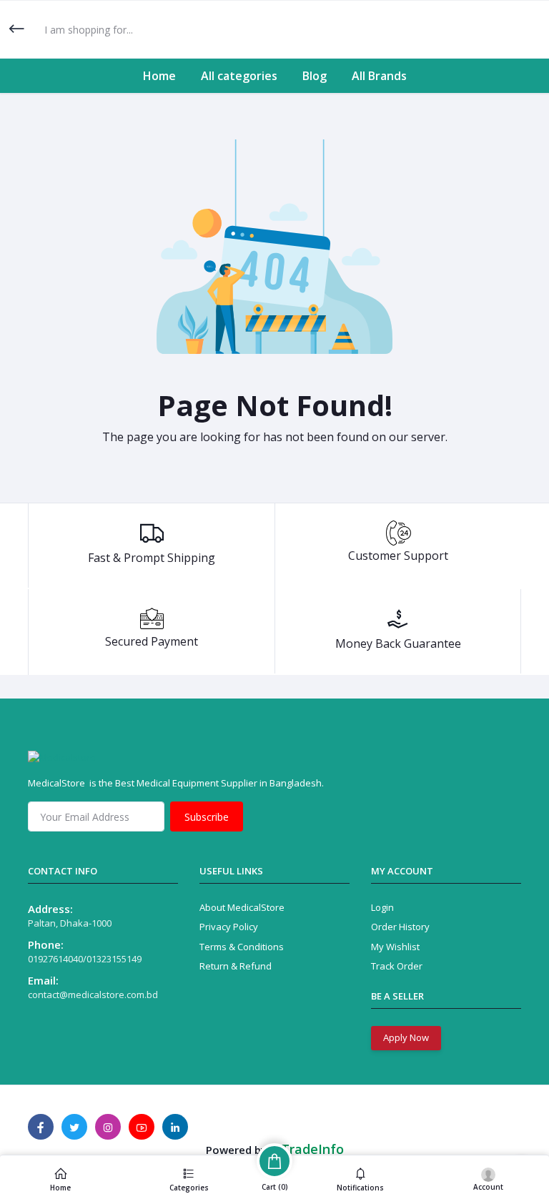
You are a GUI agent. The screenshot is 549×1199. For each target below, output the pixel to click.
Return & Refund (235, 965)
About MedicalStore (242, 907)
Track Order (396, 965)
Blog (314, 76)
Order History (400, 926)
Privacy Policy (228, 926)
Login (382, 907)
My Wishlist (395, 946)
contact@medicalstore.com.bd (93, 994)
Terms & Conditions (241, 946)
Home (159, 76)
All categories (239, 76)
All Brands (379, 76)
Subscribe (206, 817)
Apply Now (406, 1037)
